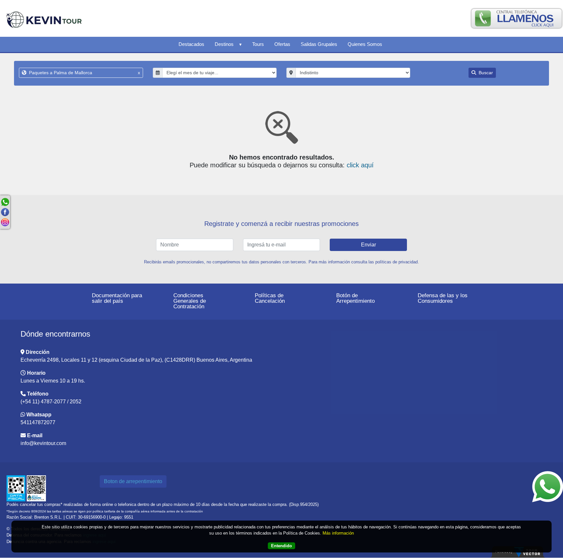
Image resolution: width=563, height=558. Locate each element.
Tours (258, 44)
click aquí (360, 165)
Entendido (281, 545)
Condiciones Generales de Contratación (189, 301)
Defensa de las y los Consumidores (443, 298)
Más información (338, 533)
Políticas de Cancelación (270, 298)
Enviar (368, 244)
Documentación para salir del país (117, 298)
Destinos (224, 44)
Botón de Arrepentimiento (355, 298)
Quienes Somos (365, 44)
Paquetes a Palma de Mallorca (84, 72)
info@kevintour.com (43, 443)
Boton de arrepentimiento (133, 481)
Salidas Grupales (319, 44)
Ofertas (282, 44)
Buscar (485, 72)
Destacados (191, 44)
